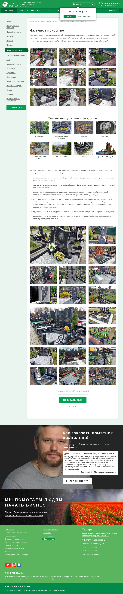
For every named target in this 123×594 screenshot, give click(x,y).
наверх (72, 406)
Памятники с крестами (15, 81)
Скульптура (10, 73)
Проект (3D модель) (14, 86)
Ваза (8, 60)
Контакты (47, 533)
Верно (69, 16)
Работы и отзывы (30, 11)
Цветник (9, 36)
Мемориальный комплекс (12, 27)
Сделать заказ (16, 107)
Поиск (111, 11)
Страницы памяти (14, 590)
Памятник (10, 21)
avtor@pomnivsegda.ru (95, 540)
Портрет (9, 45)
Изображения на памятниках (13, 100)
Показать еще (72, 400)
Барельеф (10, 68)
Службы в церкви (58, 590)
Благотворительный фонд (36, 590)
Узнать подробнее (108, 5)
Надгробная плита (13, 32)
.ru (14, 573)
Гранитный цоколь (13, 64)
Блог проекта (49, 536)
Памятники (9, 530)
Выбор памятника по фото (16, 542)
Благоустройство (12, 545)
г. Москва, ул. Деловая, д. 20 (93, 544)
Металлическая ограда (15, 55)
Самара (87, 529)
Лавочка (9, 94)
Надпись (9, 41)
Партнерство (48, 539)
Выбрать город (84, 16)
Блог (49, 11)
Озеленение (11, 77)
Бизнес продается (111, 3)
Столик (9, 90)
